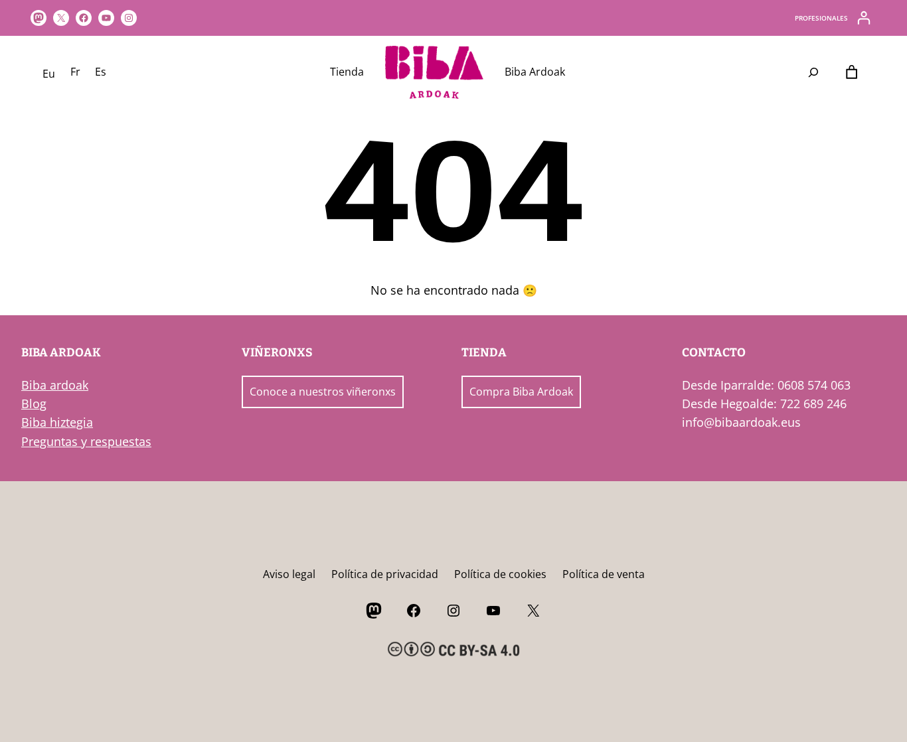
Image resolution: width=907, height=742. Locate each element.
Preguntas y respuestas (86, 441)
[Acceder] (863, 18)
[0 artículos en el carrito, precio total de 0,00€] (852, 72)
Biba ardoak (54, 385)
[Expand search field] (814, 72)
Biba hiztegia (57, 422)
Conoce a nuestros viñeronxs (323, 391)
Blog (33, 403)
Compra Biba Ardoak (521, 391)
